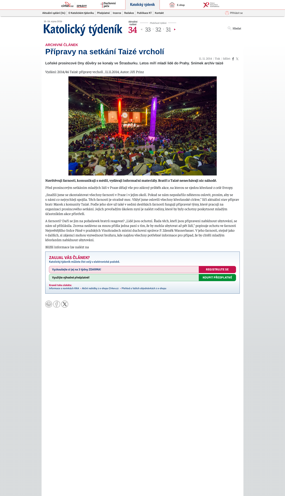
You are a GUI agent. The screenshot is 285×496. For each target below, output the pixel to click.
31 (168, 29)
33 (148, 29)
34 (132, 29)
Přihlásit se (236, 13)
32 (158, 29)
